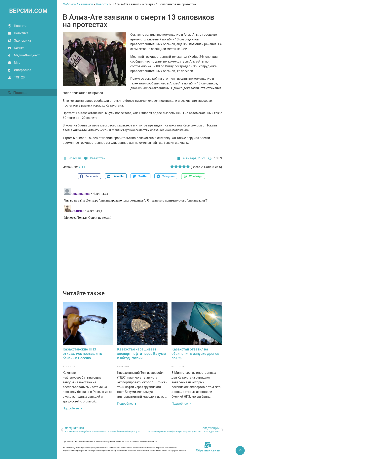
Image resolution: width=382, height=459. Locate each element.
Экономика (22, 40)
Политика (21, 33)
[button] (89, 176)
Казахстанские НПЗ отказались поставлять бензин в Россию (82, 353)
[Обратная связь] (208, 445)
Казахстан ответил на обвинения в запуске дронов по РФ (195, 353)
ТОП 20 (19, 77)
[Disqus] (142, 236)
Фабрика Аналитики (78, 4)
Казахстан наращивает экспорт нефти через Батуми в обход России (141, 353)
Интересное (22, 70)
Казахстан (97, 158)
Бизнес (19, 48)
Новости (20, 26)
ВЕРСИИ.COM (28, 10)
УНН (82, 167)
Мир (17, 63)
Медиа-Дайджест (27, 55)
